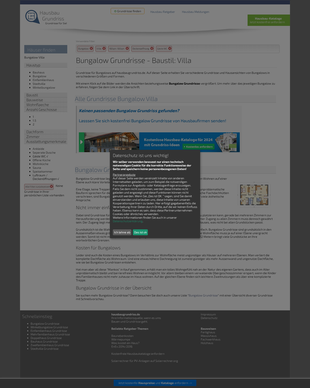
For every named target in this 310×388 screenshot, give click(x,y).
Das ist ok (140, 232)
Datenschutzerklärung (128, 221)
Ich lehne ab (122, 232)
